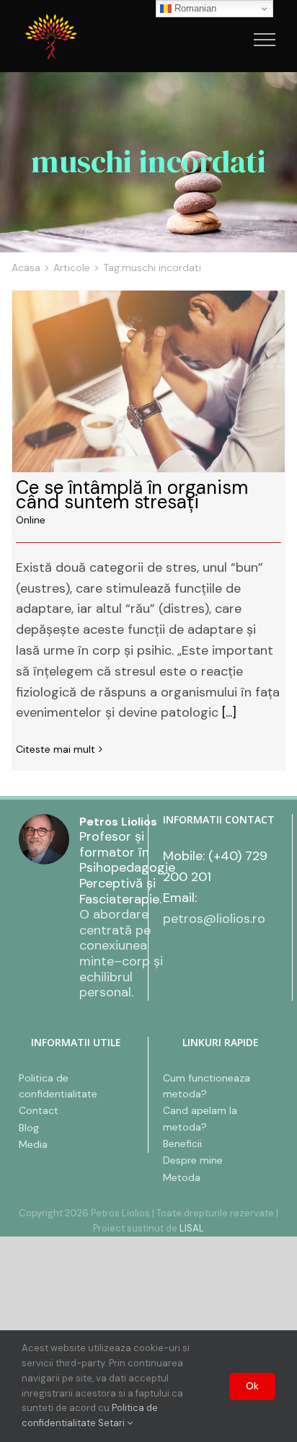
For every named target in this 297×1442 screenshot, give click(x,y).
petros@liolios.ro (214, 918)
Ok (252, 1386)
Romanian (194, 8)
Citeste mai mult (55, 749)
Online (30, 519)
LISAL (191, 1228)
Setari (112, 1423)
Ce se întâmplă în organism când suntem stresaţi (148, 381)
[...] (229, 712)
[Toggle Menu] (265, 39)
